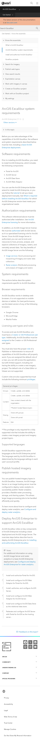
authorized (16, 231)
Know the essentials (19, 34)
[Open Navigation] (37, 3)
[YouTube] (35, 647)
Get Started (7, 15)
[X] (30, 642)
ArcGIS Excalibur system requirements (19, 50)
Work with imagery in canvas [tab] (16, 84)
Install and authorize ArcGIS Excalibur (19, 55)
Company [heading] (5, 673)
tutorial (16, 193)
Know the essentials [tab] (13, 40)
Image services (11, 256)
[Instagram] (30, 647)
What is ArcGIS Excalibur (14, 45)
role (28, 349)
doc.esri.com (12, 23)
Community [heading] (6, 662)
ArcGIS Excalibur (9, 9)
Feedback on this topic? (28, 632)
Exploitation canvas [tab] (12, 79)
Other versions (9, 122)
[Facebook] (25, 642)
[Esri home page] (6, 3)
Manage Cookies (10, 729)
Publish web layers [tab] (12, 69)
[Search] (31, 3)
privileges (31, 379)
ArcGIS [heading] (4, 656)
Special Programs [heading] (8, 678)
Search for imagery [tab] (12, 64)
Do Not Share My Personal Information (17, 736)
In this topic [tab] (9, 130)
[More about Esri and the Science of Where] (6, 647)
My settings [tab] (9, 98)
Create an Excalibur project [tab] (15, 89)
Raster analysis (11, 265)
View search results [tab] (12, 74)
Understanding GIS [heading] (9, 667)
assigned (5, 340)
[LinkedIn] (35, 642)
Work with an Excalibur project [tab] (17, 94)
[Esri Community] (25, 647)
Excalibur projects (12, 59)
